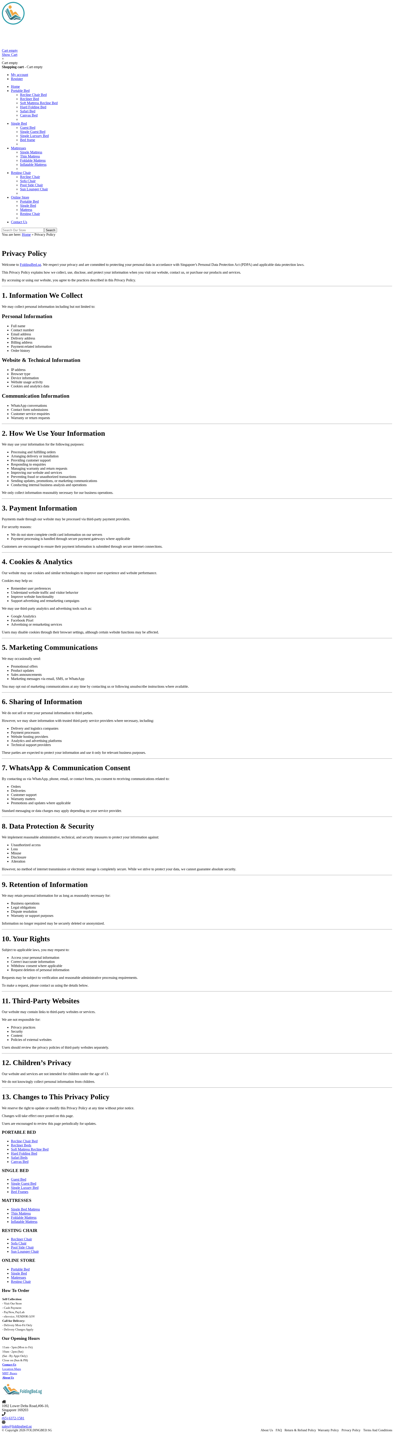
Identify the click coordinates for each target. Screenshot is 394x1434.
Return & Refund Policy (300, 1430)
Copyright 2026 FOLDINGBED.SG (28, 1430)
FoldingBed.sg (30, 265)
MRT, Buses (9, 1373)
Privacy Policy (351, 1430)
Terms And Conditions (377, 1430)
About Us (267, 1430)
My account (19, 75)
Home (26, 234)
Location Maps (11, 1369)
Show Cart (10, 53)
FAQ (279, 1430)
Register (17, 79)
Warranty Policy (328, 1430)
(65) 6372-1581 (13, 1418)
